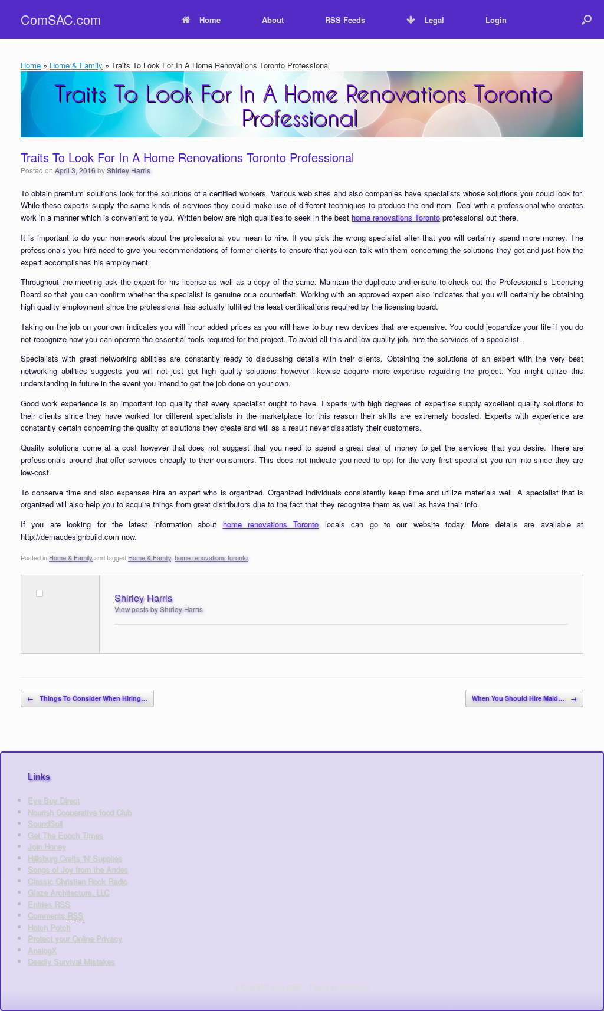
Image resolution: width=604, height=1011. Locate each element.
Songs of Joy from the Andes (78, 869)
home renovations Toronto (396, 217)
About (273, 19)
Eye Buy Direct (54, 800)
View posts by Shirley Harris (158, 609)
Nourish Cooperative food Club (80, 812)
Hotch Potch (49, 927)
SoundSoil (45, 823)
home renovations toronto (211, 557)
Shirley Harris (128, 170)
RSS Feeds (345, 19)
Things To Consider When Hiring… (87, 698)
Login (496, 19)
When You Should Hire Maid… (524, 698)
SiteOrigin (355, 987)
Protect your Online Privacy (75, 938)
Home (210, 19)
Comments (55, 915)
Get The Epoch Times (65, 835)
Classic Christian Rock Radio (77, 881)
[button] (586, 19)
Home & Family (76, 65)
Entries (49, 904)
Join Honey (47, 846)
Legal (434, 19)
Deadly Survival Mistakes (71, 961)
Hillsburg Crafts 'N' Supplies (75, 858)
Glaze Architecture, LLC (68, 892)
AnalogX (42, 950)
